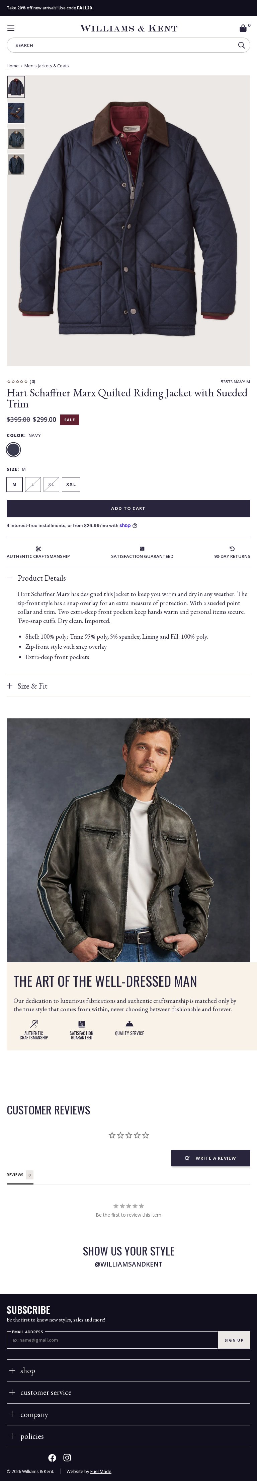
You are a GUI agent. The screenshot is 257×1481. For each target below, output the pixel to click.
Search (24, 45)
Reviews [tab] (15, 1174)
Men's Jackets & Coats (46, 66)
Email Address (28, 1332)
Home (13, 66)
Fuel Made (100, 1471)
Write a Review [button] (216, 1158)
